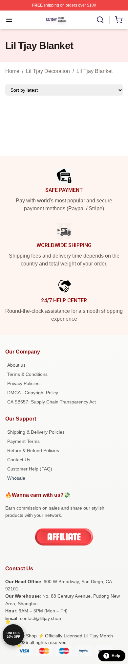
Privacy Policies (23, 383)
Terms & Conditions (27, 374)
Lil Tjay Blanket (94, 71)
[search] (100, 20)
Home (12, 71)
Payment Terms (23, 441)
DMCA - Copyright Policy (32, 392)
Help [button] (116, 655)
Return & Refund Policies (33, 450)
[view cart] (119, 20)
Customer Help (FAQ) (29, 468)
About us (16, 365)
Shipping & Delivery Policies (36, 432)
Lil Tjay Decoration (48, 71)
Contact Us (18, 459)
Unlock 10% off (13, 634)
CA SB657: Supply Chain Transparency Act (51, 401)
